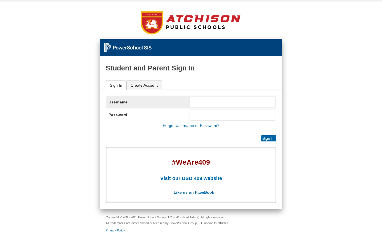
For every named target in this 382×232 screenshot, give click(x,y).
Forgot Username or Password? (191, 125)
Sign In (116, 85)
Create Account (144, 85)
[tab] (116, 85)
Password (118, 115)
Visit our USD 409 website (191, 178)
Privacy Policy (115, 230)
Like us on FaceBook (194, 192)
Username (118, 102)
